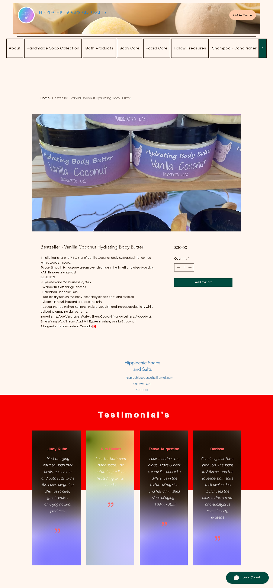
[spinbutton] (183, 268)
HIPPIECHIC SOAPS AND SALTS (72, 12)
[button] (53, 48)
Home (45, 98)
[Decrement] (178, 268)
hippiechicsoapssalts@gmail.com (149, 377)
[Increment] (190, 268)
